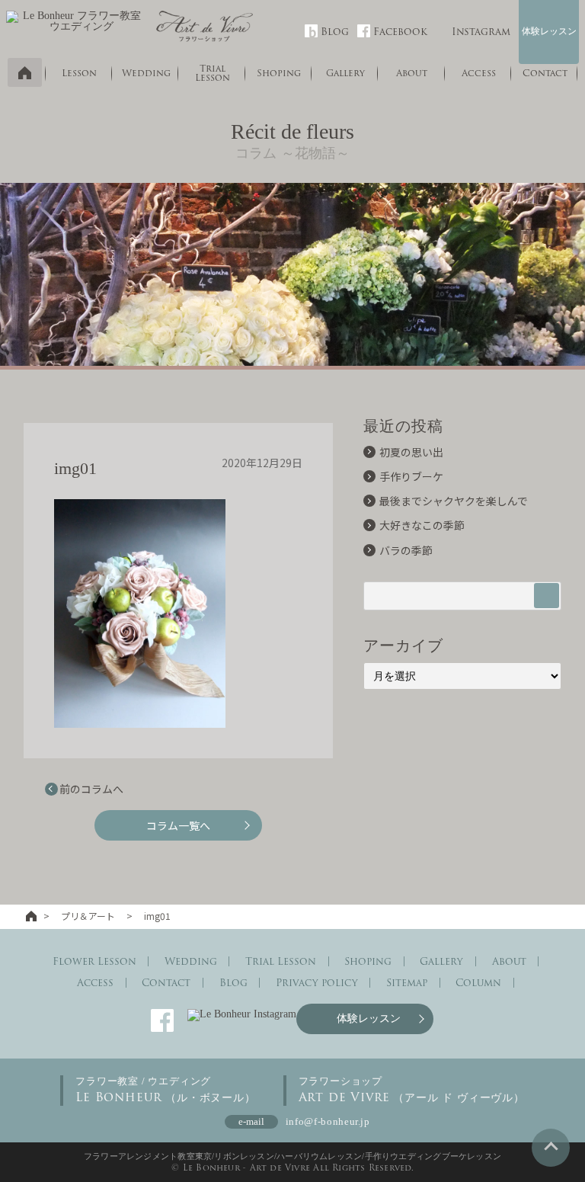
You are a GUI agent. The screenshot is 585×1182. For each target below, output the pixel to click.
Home (25, 72)
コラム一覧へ (178, 825)
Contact (545, 73)
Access (479, 73)
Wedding (146, 73)
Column (478, 983)
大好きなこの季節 (422, 525)
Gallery (345, 73)
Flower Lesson (94, 961)
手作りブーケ (411, 476)
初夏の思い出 (411, 452)
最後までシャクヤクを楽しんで (453, 500)
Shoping (279, 73)
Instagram (481, 32)
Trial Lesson (212, 73)
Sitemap (406, 983)
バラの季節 (406, 550)
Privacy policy (317, 983)
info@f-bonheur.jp (328, 1121)
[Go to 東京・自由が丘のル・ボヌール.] (31, 916)
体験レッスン (549, 31)
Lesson (79, 73)
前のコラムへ (91, 788)
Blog (335, 32)
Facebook (400, 32)
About (411, 73)
